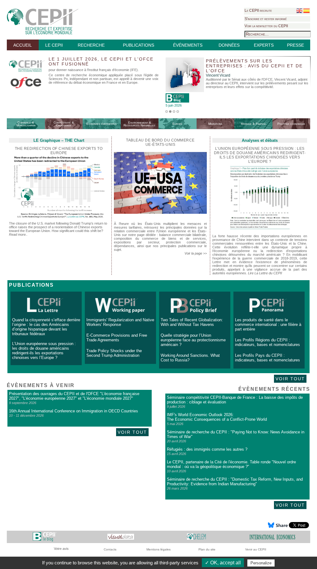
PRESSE (295, 45)
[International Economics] (272, 536)
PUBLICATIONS (138, 45)
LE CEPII (54, 45)
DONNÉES (229, 45)
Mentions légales (158, 549)
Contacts (110, 549)
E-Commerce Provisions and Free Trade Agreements (116, 337)
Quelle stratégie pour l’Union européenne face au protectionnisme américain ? (193, 340)
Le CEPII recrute (258, 10)
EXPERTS (264, 45)
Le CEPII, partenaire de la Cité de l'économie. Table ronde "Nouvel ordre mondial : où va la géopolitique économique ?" (231, 464)
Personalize (260, 563)
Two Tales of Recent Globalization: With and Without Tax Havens (192, 322)
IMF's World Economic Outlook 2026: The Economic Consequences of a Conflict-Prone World (217, 417)
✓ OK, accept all (223, 562)
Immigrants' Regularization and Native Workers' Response (120, 322)
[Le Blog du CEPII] (45, 536)
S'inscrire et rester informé (266, 19)
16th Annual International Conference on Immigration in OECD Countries (73, 411)
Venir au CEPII (255, 549)
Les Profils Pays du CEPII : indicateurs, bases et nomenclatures (267, 357)
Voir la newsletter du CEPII (266, 26)
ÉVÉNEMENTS (187, 45)
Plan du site (206, 549)
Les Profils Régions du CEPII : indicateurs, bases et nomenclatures (267, 342)
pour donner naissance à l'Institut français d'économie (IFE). (94, 70)
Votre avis (61, 548)
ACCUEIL (22, 45)
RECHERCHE (91, 45)
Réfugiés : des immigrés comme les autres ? (207, 449)
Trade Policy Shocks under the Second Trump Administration (114, 353)
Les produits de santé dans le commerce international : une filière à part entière (268, 324)
